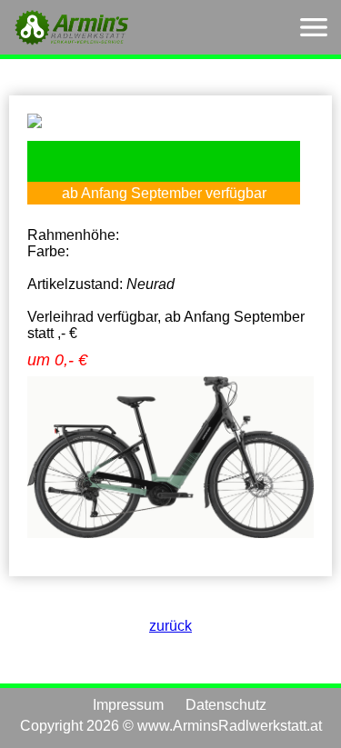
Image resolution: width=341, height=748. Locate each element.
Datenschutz (226, 705)
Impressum (128, 705)
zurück (170, 625)
